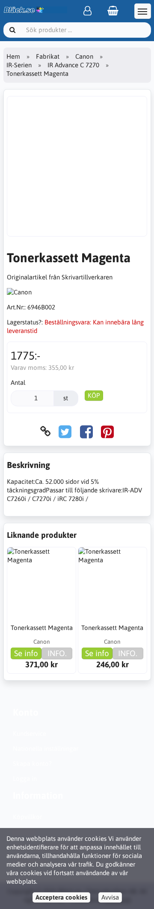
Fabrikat (47, 56)
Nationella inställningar (45, 748)
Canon (84, 56)
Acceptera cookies (61, 897)
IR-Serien (19, 65)
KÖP (94, 395)
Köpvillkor (27, 816)
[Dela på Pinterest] (107, 431)
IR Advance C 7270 (73, 65)
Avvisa (110, 897)
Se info (26, 653)
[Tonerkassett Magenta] (41, 581)
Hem (13, 56)
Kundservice (29, 733)
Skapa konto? (32, 763)
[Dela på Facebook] (86, 431)
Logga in (25, 778)
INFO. (57, 653)
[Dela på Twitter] (65, 431)
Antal (18, 382)
